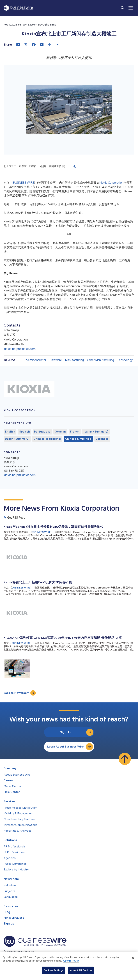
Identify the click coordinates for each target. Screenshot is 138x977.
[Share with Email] (42, 44)
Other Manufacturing (100, 360)
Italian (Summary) (96, 431)
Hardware (55, 360)
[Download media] (74, 167)
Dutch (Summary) (17, 438)
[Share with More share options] (57, 44)
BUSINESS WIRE (23, 182)
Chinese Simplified (78, 438)
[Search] (122, 8)
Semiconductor (36, 360)
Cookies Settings (53, 970)
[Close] (133, 958)
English (10, 431)
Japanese (102, 438)
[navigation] (130, 8)
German (60, 431)
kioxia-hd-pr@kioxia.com (20, 349)
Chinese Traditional (47, 438)
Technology (125, 360)
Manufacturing (74, 360)
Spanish (24, 431)
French (75, 431)
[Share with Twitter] (26, 44)
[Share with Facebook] (34, 44)
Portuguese (42, 431)
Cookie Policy (71, 960)
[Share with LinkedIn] (18, 44)
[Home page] (18, 8)
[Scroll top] (125, 759)
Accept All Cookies (81, 970)
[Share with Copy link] (49, 44)
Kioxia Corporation (111, 182)
